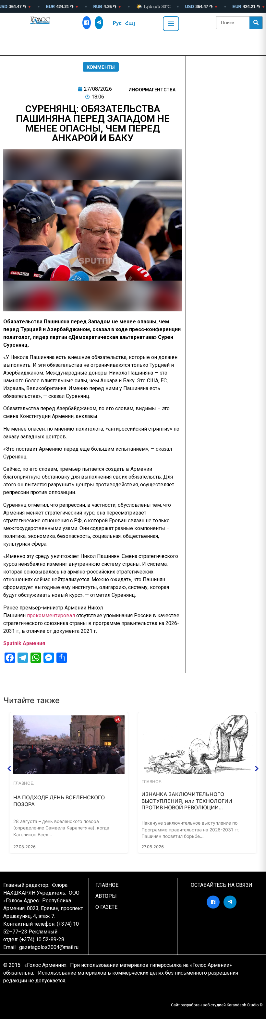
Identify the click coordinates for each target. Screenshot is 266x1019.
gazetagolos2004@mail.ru (49, 947)
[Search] (255, 23)
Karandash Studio (243, 1005)
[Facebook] (86, 22)
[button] (9, 768)
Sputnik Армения (24, 643)
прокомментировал (51, 615)
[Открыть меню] (171, 23)
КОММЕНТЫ (101, 67)
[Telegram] (99, 22)
